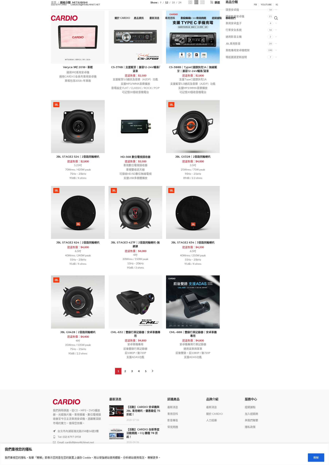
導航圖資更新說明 (236, 57)
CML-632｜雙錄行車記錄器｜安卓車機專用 (135, 334)
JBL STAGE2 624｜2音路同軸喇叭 (78, 242)
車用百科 (172, 413)
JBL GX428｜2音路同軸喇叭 (78, 332)
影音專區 (172, 420)
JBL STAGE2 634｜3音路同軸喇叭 (193, 242)
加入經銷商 (251, 413)
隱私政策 (250, 426)
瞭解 (316, 457)
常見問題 (172, 426)
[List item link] (77, 437)
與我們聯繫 (251, 420)
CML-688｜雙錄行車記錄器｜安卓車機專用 (193, 334)
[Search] (276, 18)
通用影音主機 (234, 36)
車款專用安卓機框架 (238, 50)
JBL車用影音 (233, 43)
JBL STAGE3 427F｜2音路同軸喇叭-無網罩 (135, 244)
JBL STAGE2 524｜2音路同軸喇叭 (77, 156)
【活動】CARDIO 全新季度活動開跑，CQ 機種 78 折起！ (142, 433)
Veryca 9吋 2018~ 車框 (78, 67)
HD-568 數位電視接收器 (135, 157)
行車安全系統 (234, 29)
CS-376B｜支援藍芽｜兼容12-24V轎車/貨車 (135, 69)
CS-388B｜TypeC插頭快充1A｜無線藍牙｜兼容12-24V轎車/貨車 (193, 69)
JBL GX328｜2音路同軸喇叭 (193, 156)
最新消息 (172, 407)
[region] (164, 454)
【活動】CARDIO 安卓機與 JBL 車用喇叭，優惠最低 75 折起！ (143, 410)
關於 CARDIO (214, 413)
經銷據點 (250, 407)
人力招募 (211, 420)
